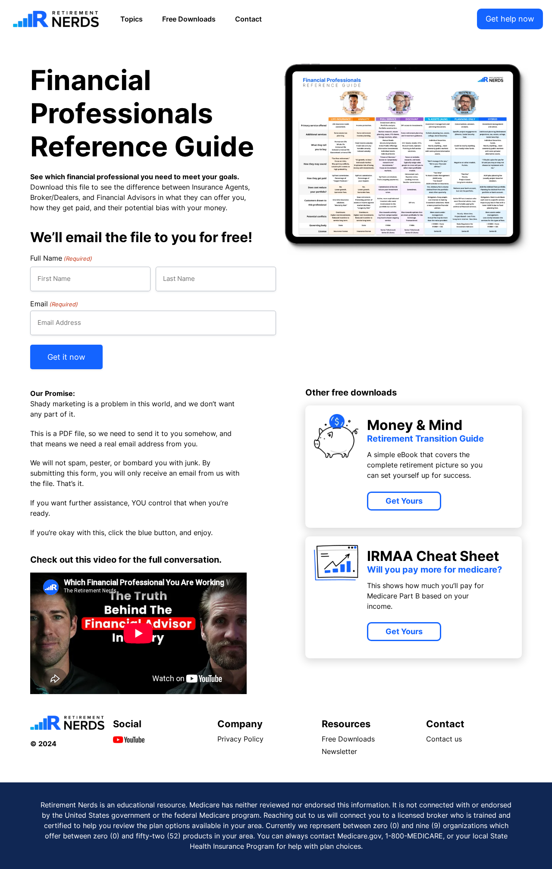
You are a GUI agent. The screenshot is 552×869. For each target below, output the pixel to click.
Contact (248, 19)
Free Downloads (189, 19)
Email (54, 303)
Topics (131, 19)
